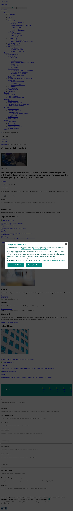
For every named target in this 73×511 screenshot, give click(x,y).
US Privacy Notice (26, 249)
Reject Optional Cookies (34, 264)
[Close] (66, 244)
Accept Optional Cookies (16, 264)
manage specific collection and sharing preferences (51, 260)
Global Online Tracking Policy (40, 249)
